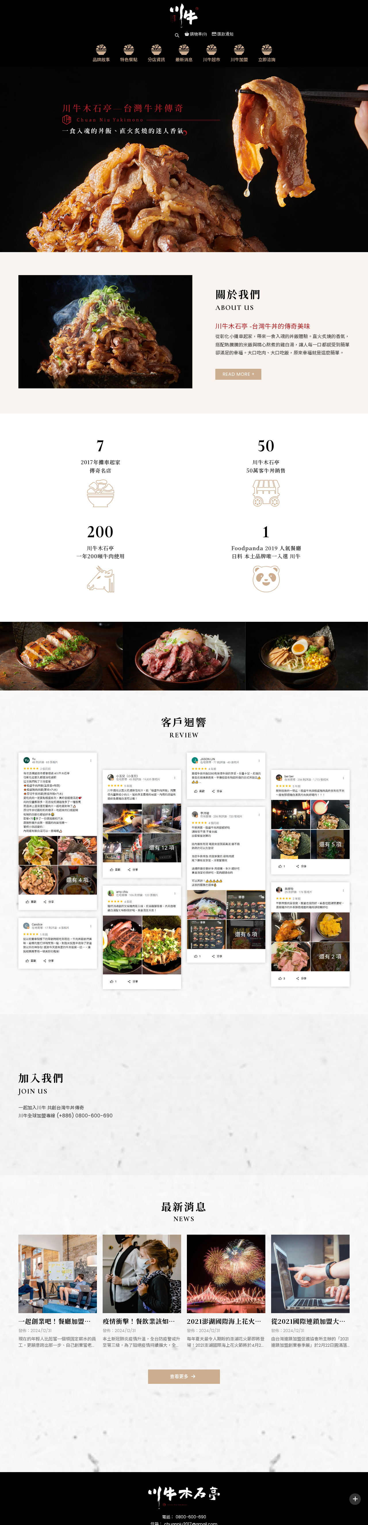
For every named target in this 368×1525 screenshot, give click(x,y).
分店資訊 (156, 59)
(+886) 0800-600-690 (84, 1115)
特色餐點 (128, 59)
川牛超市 (211, 59)
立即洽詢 (266, 59)
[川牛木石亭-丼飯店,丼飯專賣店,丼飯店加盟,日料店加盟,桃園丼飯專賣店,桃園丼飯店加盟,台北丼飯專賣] (184, 15)
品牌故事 (101, 59)
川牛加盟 (239, 59)
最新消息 (184, 59)
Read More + (239, 374)
